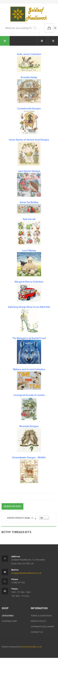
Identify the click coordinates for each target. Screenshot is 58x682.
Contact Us (37, 632)
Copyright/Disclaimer (42, 626)
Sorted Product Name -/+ (20, 518)
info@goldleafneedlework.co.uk (26, 573)
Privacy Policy (38, 621)
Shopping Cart (9, 621)
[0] (49, 28)
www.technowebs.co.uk (31, 647)
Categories (8, 615)
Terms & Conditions (41, 615)
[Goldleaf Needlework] (29, 14)
